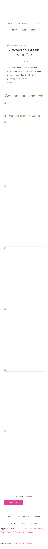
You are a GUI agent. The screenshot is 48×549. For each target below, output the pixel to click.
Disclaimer (30, 532)
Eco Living (23, 62)
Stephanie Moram (24, 8)
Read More (11, 83)
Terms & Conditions (15, 532)
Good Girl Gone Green (27, 529)
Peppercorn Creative (23, 543)
